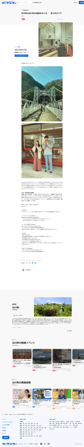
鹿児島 (40, 436)
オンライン (65, 425)
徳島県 (57, 427)
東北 (21, 423)
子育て (53, 423)
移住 (50, 421)
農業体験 (79, 423)
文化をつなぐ (52, 428)
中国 (21, 432)
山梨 (34, 427)
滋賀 (26, 429)
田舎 (50, 425)
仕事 (73, 423)
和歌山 (40, 429)
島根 (26, 432)
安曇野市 (75, 427)
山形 (34, 423)
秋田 (29, 423)
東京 (34, 425)
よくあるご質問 (5, 425)
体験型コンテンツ (69, 427)
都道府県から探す (37, 2)
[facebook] (32, 263)
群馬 (32, 425)
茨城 (26, 425)
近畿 (21, 429)
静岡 (43, 427)
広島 (32, 432)
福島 (37, 423)
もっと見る (69, 330)
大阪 (32, 429)
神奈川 (40, 425)
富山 (26, 427)
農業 (61, 423)
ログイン (75, 2)
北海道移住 (54, 425)
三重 (23, 429)
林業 (74, 425)
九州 (21, 436)
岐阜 (40, 427)
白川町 (14, 414)
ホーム (3, 419)
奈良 (37, 429)
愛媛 (29, 434)
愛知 (45, 427)
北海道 (21, 421)
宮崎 (37, 436)
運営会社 (36, 444)
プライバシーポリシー (23, 444)
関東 (21, 425)
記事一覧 (6, 414)
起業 (77, 425)
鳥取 (23, 432)
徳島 (23, 434)
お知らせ (4, 427)
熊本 (32, 436)
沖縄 (21, 438)
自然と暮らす (66, 423)
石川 (29, 427)
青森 (23, 423)
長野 (37, 427)
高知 (32, 434)
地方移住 (68, 421)
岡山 (29, 432)
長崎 (29, 436)
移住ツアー (60, 425)
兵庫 (34, 429)
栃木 (29, 425)
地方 (70, 423)
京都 (29, 429)
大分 (34, 436)
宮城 (32, 423)
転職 (50, 423)
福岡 (23, 436)
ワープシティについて (7, 422)
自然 (61, 427)
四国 (21, 434)
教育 (55, 427)
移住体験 (78, 421)
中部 (21, 427)
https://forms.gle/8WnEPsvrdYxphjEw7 (30, 217)
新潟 (23, 427)
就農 (76, 423)
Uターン (51, 427)
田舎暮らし (62, 421)
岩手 (26, 423)
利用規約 (31, 444)
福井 (32, 427)
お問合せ (4, 430)
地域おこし (72, 421)
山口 (34, 432)
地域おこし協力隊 (55, 421)
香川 (26, 434)
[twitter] (29, 263)
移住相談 (57, 423)
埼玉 (23, 425)
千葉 (37, 425)
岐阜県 (11, 414)
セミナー (70, 425)
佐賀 (26, 436)
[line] (35, 263)
